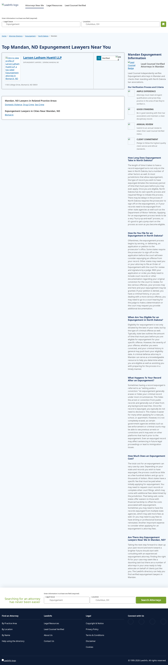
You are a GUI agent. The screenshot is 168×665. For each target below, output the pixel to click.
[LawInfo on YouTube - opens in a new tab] (152, 621)
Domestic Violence (13, 104)
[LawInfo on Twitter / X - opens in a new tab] (141, 621)
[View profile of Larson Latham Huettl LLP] (12, 68)
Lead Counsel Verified (75, 5)
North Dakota (43, 36)
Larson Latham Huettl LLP (42, 57)
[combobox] (41, 24)
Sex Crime (39, 104)
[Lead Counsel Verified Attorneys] (133, 65)
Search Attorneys (151, 600)
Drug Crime (28, 104)
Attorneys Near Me (34, 5)
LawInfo (48, 615)
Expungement (30, 36)
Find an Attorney (10, 615)
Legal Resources (54, 5)
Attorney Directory (16, 36)
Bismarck (9, 114)
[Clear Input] (77, 24)
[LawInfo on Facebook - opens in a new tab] (130, 621)
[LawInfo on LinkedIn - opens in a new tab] (163, 621)
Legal (88, 615)
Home (4, 36)
